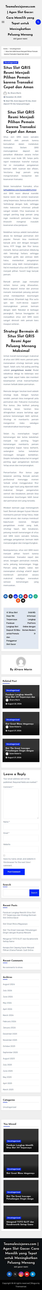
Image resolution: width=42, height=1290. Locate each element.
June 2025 (8, 1071)
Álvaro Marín (16, 93)
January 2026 (9, 1028)
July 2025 (7, 1065)
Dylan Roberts (15, 727)
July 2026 (7, 990)
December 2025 (10, 1034)
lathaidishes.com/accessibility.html (20, 190)
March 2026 (8, 1015)
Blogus (34, 1283)
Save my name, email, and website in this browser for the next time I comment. (19, 862)
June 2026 (8, 997)
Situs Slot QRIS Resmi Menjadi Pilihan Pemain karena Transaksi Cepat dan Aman (18, 77)
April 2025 (7, 1083)
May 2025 (7, 1077)
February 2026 (9, 1021)
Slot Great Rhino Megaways (19, 724)
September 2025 (10, 1052)
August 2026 (9, 984)
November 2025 (10, 1040)
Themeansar (20, 1286)
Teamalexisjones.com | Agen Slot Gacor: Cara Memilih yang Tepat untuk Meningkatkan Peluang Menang (21, 1253)
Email (6, 833)
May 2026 (7, 1003)
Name (6, 822)
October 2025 (9, 1046)
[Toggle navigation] (3, 22)
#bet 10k (9, 101)
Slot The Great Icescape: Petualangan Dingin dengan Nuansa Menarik (19, 750)
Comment (8, 787)
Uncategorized (10, 62)
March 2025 (8, 1089)
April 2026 (7, 1009)
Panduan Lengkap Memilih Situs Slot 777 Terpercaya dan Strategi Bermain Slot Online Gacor (19, 915)
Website (6, 844)
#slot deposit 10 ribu (22, 101)
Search (7, 885)
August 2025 (9, 1058)
